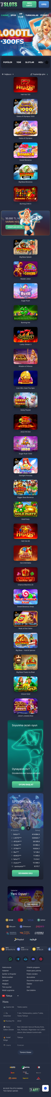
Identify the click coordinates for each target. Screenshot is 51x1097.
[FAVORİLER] (47, 62)
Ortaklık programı (33, 967)
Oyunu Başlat (26, 784)
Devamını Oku (25, 873)
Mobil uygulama (8, 990)
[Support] (45, 1088)
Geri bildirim (31, 990)
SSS (28, 987)
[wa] (10, 959)
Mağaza (5, 984)
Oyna (25, 91)
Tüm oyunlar (7, 987)
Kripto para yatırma (34, 971)
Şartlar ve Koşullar (9, 974)
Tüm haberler (32, 904)
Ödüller (29, 984)
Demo (18, 77)
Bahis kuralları (7, 977)
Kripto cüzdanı (32, 974)
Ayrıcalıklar (31, 977)
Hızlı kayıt (29, 4)
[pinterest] (41, 959)
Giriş (43, 4)
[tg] (18, 959)
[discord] (33, 959)
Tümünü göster (25, 1052)
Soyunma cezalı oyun (35, 980)
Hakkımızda (6, 967)
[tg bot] (25, 959)
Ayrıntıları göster (15, 227)
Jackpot (5, 980)
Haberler (5, 971)
